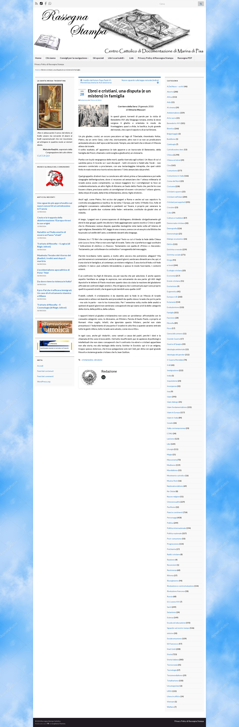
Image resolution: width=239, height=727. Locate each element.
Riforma (170, 575)
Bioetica (170, 128)
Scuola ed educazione (176, 623)
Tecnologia (171, 670)
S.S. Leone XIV (173, 602)
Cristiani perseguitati (176, 202)
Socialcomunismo (174, 638)
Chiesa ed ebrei (96, 100)
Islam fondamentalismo (177, 407)
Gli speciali (98, 58)
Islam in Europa (173, 412)
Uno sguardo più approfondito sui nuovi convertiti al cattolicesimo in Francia (54, 206)
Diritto (170, 244)
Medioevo (171, 465)
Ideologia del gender (176, 354)
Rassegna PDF (185, 58)
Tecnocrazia (172, 665)
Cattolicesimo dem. (175, 149)
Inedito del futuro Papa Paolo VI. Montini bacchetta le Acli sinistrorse (96, 81)
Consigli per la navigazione (73, 58)
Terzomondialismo (175, 675)
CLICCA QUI (43, 155)
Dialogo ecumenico (175, 239)
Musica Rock (172, 481)
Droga (169, 260)
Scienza (170, 617)
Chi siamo (51, 58)
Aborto (170, 91)
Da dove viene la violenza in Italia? (54, 281)
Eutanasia (171, 302)
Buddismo (171, 139)
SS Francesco (172, 644)
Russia (170, 596)
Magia (169, 454)
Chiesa (170, 155)
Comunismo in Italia (175, 176)
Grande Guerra (173, 339)
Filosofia (170, 323)
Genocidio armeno (175, 333)
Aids (169, 102)
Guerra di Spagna (174, 344)
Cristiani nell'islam (174, 197)
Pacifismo (171, 507)
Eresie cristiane (173, 281)
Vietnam (170, 701)
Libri (169, 444)
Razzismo (171, 559)
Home (38, 58)
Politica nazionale (174, 533)
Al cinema (171, 107)
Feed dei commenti (45, 376)
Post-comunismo (174, 538)
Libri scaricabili (116, 58)
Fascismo (171, 318)
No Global (171, 491)
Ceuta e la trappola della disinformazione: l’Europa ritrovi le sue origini (54, 220)
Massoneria (172, 460)
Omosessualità (173, 502)
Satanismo (171, 612)
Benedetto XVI (173, 123)
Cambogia (171, 144)
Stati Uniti (171, 649)
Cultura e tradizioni (175, 218)
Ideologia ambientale (176, 349)
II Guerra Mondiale (175, 360)
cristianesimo (87, 360)
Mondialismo (172, 470)
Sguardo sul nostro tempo (178, 628)
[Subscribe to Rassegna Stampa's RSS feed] (36, 3)
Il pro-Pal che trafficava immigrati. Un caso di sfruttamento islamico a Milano (54, 293)
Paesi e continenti (175, 512)
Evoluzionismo (173, 307)
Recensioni (171, 565)
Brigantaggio (172, 134)
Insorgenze (172, 386)
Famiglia (170, 312)
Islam (169, 396)
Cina (169, 165)
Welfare (170, 707)
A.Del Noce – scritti (175, 86)
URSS (169, 691)
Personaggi (172, 517)
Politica (170, 523)
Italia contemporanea (176, 428)
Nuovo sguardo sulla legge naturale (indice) (140, 80)
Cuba (169, 212)
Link (131, 58)
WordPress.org (43, 381)
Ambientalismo (173, 113)
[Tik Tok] (41, 3)
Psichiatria (171, 549)
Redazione (84, 100)
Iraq (168, 391)
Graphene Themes (58, 724)
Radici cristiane (173, 554)
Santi (169, 607)
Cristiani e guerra (174, 191)
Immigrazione (172, 370)
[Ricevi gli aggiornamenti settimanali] (49, 3)
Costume (171, 186)
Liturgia (170, 449)
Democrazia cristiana (176, 223)
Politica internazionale (176, 528)
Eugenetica (172, 291)
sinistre (170, 633)
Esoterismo (172, 286)
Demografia (172, 228)
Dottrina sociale (174, 254)
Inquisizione (172, 381)
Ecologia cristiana (174, 270)
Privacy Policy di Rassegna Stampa (155, 58)
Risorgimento (173, 580)
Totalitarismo (172, 680)
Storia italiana (173, 659)
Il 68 (169, 365)
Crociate (170, 207)
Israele (170, 423)
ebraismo (98, 360)
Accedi (40, 366)
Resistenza (171, 570)
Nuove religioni (173, 496)
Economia (171, 276)
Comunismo (172, 170)
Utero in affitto (173, 696)
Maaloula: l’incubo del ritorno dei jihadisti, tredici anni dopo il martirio (54, 258)
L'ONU (169, 433)
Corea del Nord (173, 181)
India (169, 375)
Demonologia (172, 233)
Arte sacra (171, 118)
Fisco (169, 328)
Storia (169, 654)
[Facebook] (46, 3)
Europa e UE (172, 297)
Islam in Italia (172, 417)
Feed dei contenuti (45, 371)
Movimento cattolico (176, 475)
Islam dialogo (172, 402)
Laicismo (170, 439)
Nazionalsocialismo (175, 486)
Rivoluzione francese (176, 591)
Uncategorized (173, 686)
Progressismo (173, 544)
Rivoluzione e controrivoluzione (180, 586)
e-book (170, 265)
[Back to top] (232, 720)
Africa (169, 97)
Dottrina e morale (174, 249)
